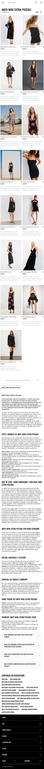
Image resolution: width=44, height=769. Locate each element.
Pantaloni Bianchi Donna (29, 709)
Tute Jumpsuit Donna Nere (10, 706)
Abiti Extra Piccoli (32, 687)
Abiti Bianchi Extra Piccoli (27, 690)
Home (4, 385)
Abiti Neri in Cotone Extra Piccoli (12, 682)
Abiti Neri (5, 679)
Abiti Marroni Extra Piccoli (10, 693)
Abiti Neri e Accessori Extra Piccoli (13, 687)
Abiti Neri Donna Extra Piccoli (11, 684)
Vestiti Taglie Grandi (26, 706)
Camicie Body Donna (8, 712)
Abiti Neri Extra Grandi (9, 690)
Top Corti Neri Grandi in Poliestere (28, 698)
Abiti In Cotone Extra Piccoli (30, 693)
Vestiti (11, 385)
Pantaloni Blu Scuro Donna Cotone (13, 701)
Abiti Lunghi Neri (15, 679)
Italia (4, 761)
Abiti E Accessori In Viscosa (10, 709)
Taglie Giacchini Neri (8, 698)
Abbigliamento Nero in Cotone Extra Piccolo (16, 704)
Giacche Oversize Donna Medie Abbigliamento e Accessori (20, 695)
